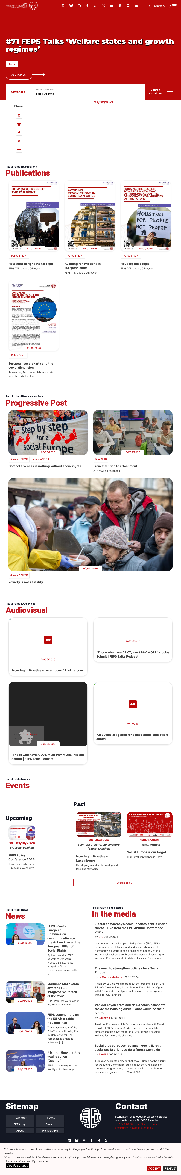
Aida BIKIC (100, 459)
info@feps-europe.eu (149, 1123)
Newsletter (20, 1117)
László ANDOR (45, 93)
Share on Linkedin (19, 115)
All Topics (18, 74)
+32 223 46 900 (124, 1123)
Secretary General (45, 89)
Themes (50, 1117)
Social (11, 64)
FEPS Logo (20, 1124)
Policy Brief (17, 355)
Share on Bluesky (19, 124)
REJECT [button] (170, 1168)
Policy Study (18, 255)
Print (19, 149)
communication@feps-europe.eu (134, 1127)
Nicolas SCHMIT (19, 459)
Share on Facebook (19, 132)
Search (158, 5)
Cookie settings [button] (17, 1165)
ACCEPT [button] (154, 1168)
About (20, 1130)
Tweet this (19, 141)
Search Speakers (155, 91)
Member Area (50, 1130)
